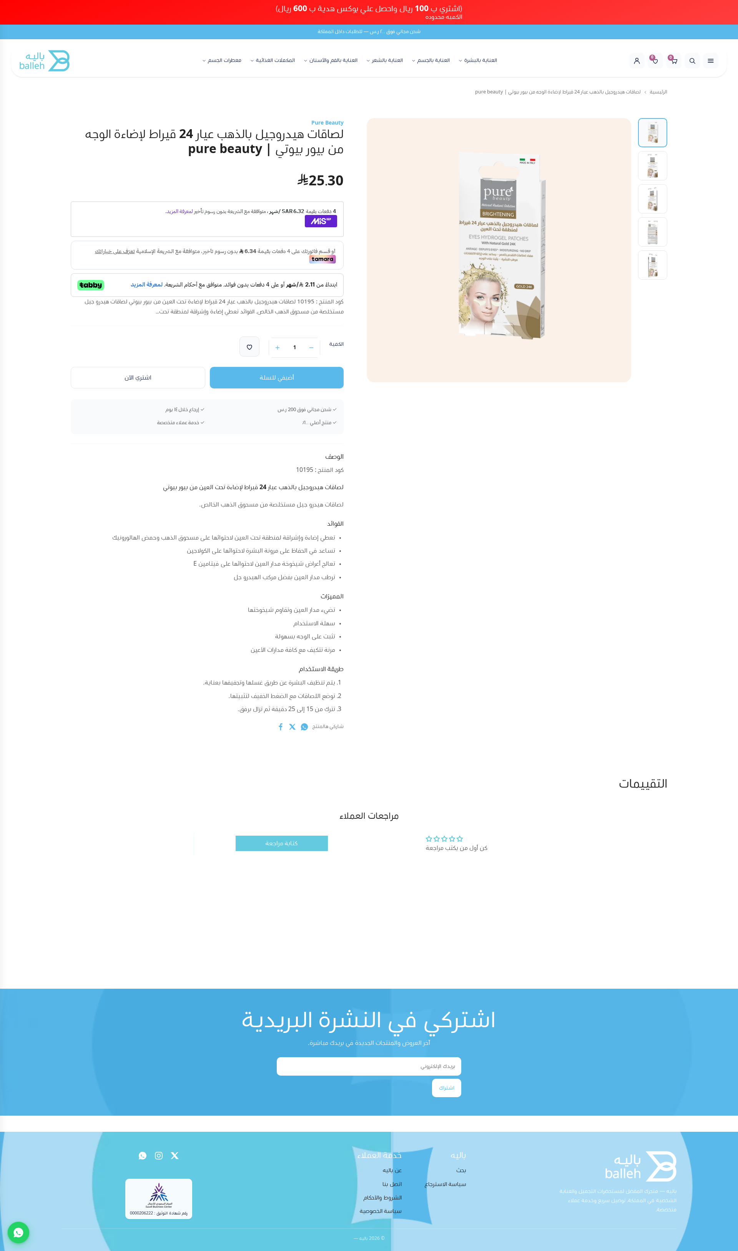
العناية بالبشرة (480, 60)
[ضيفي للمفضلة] (249, 346)
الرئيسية (658, 92)
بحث (461, 1170)
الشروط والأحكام (383, 1198)
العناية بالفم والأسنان (333, 60)
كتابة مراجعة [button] (282, 843)
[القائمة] (710, 60)
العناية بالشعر (387, 60)
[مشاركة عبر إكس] (292, 727)
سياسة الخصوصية (381, 1211)
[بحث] (692, 60)
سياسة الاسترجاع (445, 1184)
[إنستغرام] (158, 1155)
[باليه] (45, 61)
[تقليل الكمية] (311, 347)
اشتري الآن (138, 378)
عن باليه (392, 1170)
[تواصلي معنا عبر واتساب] (18, 1232)
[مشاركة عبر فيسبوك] (280, 727)
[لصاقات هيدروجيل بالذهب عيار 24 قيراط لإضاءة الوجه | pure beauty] (652, 132)
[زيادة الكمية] (277, 347)
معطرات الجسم (224, 60)
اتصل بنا (392, 1184)
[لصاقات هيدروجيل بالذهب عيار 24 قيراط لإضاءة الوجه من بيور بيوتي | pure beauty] (652, 165)
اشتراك (446, 1088)
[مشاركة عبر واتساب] (304, 727)
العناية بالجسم (433, 60)
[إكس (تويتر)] (175, 1155)
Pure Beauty (327, 123)
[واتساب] (142, 1155)
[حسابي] (637, 60)
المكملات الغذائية (275, 60)
